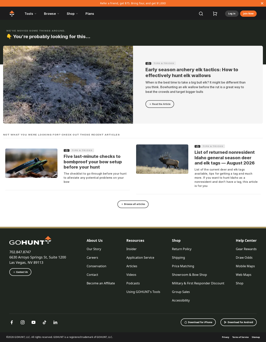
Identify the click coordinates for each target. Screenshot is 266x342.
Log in (231, 13)
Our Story (94, 249)
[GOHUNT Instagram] (22, 322)
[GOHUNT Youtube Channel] (33, 322)
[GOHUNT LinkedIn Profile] (55, 322)
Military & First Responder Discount (198, 283)
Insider (131, 249)
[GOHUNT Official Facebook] (11, 322)
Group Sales (181, 292)
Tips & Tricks (164, 63)
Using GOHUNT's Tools (143, 292)
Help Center (246, 240)
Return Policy (181, 249)
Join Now (248, 13)
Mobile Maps (245, 266)
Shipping (178, 257)
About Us (95, 240)
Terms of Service (240, 337)
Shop (176, 240)
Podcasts (133, 283)
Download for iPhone (200, 322)
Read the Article (161, 104)
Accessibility (181, 300)
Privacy (225, 337)
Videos (131, 275)
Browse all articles (134, 204)
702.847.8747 (20, 252)
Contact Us (22, 272)
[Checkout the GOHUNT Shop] (215, 13)
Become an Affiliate (101, 283)
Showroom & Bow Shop (189, 275)
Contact (92, 275)
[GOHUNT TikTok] (44, 322)
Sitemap (256, 337)
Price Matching (183, 266)
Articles (131, 266)
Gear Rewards (246, 249)
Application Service (140, 257)
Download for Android (240, 322)
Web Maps (243, 275)
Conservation (96, 266)
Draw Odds (244, 257)
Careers (92, 257)
